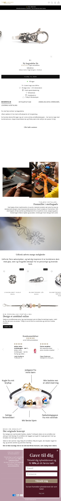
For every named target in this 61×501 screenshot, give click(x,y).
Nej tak (41, 493)
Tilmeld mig (41, 480)
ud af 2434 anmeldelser (30, 340)
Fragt (28, 70)
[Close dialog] (57, 450)
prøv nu (7, 326)
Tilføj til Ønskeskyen (32, 97)
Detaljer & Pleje (25, 102)
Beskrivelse (6, 102)
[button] (25, 65)
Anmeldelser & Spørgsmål (49, 102)
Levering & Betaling (9, 105)
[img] (30, 338)
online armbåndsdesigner (36, 117)
